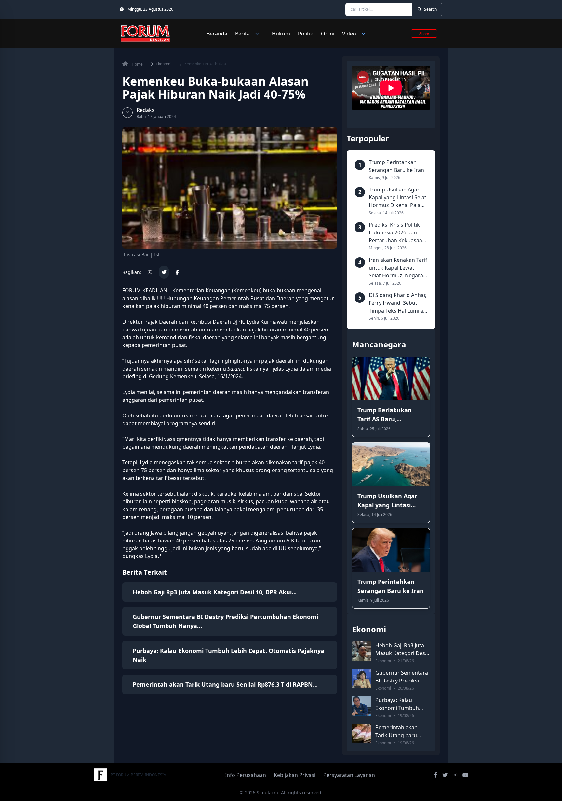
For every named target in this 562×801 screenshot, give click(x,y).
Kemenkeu (247, 290)
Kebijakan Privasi (294, 775)
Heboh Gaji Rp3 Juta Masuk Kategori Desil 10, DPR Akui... (215, 592)
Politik (305, 33)
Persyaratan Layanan (349, 775)
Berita (242, 33)
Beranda (217, 33)
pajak (310, 462)
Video (349, 33)
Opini (327, 33)
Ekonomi (163, 64)
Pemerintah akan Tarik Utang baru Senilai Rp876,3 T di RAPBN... (225, 684)
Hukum (281, 33)
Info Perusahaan (245, 775)
